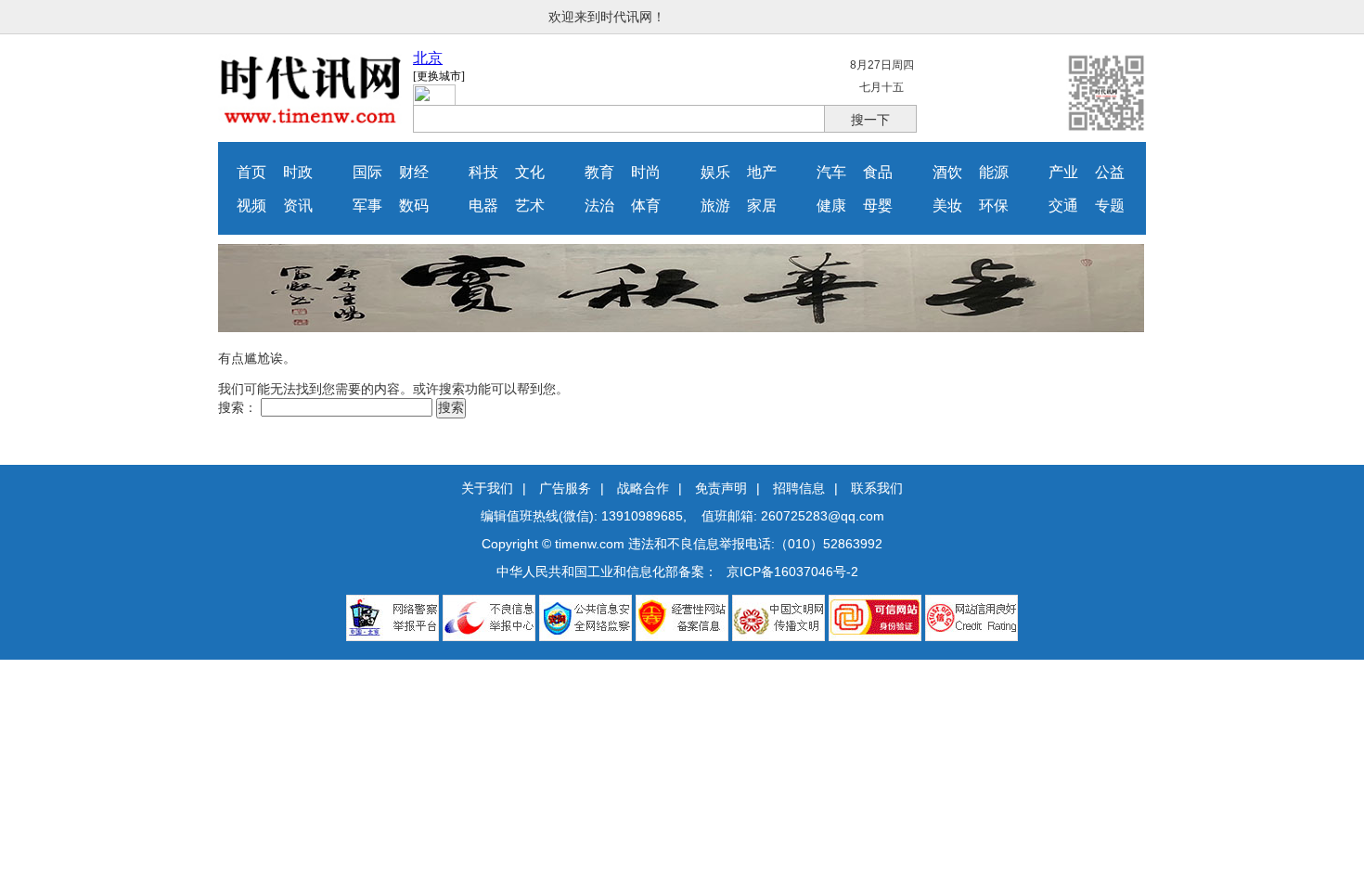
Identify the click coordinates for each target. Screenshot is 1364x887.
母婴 (878, 205)
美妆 (947, 205)
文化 (530, 172)
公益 (1110, 172)
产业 (1063, 172)
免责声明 (721, 488)
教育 (599, 172)
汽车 (831, 172)
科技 (483, 172)
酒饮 (947, 172)
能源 (994, 172)
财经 (414, 172)
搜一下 (870, 119)
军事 (367, 205)
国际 (367, 172)
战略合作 (643, 488)
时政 (298, 172)
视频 (251, 205)
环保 (994, 205)
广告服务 (565, 488)
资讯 (298, 205)
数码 (414, 205)
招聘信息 (799, 488)
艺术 (530, 205)
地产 (762, 172)
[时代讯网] (311, 119)
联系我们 (877, 488)
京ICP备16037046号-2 (792, 571)
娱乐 (715, 172)
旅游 (715, 205)
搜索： (237, 407)
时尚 (646, 172)
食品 (878, 172)
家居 (762, 205)
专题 (1110, 205)
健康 (831, 205)
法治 (599, 205)
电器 (483, 205)
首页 (251, 172)
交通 (1063, 205)
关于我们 (487, 488)
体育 (646, 205)
